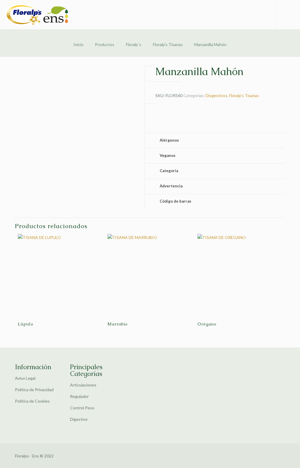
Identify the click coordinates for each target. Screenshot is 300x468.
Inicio (78, 44)
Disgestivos (216, 95)
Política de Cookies (32, 401)
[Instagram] (264, 455)
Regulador (79, 396)
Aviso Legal (25, 378)
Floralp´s (133, 44)
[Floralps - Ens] (39, 14)
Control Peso (82, 407)
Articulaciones (83, 384)
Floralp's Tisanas (168, 44)
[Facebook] (256, 455)
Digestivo (79, 419)
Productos (104, 44)
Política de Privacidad (34, 389)
